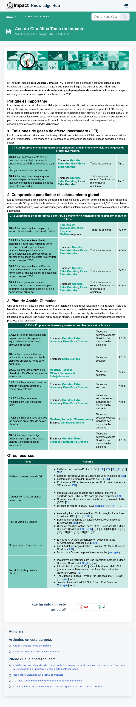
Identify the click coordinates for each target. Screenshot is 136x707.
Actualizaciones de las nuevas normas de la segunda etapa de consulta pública (57, 686)
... (20, 16)
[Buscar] (125, 17)
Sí (103, 607)
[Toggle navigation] (126, 5)
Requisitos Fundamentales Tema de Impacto (38, 674)
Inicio (9, 16)
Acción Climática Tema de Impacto (32, 645)
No (86, 607)
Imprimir (18, 631)
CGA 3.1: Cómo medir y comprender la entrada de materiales (47, 680)
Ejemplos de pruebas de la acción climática (37, 651)
